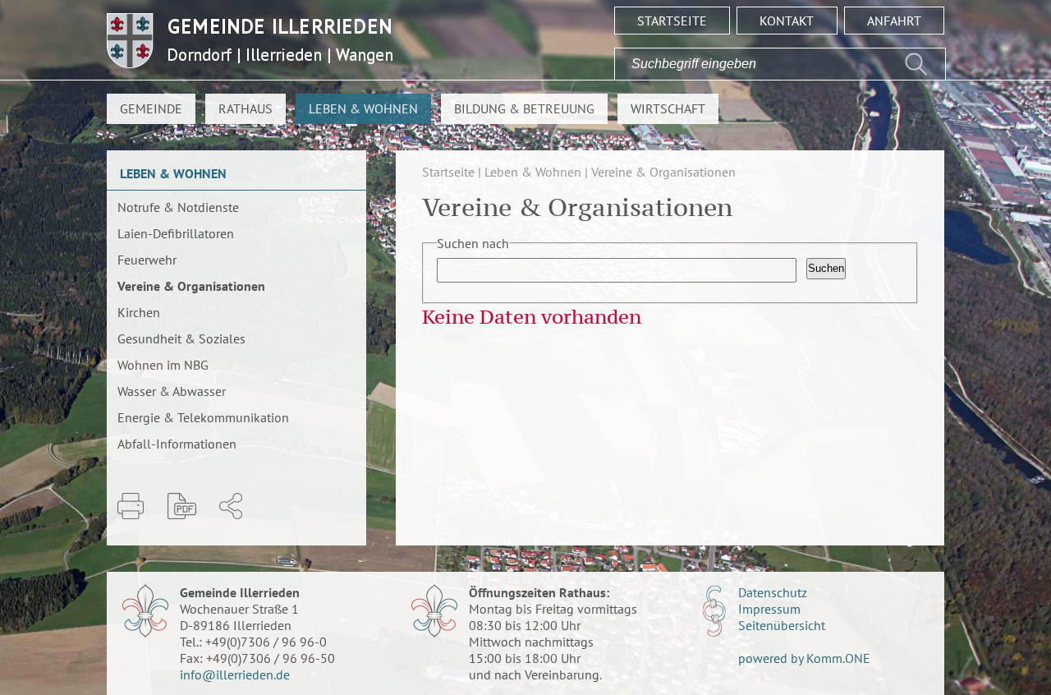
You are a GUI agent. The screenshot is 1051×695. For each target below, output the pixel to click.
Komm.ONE (838, 658)
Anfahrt (894, 20)
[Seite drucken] (130, 506)
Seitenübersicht (781, 625)
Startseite (672, 20)
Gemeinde (151, 108)
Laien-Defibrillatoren (175, 233)
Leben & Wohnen (363, 108)
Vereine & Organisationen (191, 286)
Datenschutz (772, 592)
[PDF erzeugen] (182, 506)
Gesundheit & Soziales (181, 338)
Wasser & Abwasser (171, 391)
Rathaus (245, 108)
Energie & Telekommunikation (203, 417)
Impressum (769, 609)
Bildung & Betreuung (524, 108)
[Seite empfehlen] (230, 506)
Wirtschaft (668, 108)
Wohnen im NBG (163, 365)
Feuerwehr (147, 259)
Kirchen (138, 312)
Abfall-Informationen (176, 443)
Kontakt (787, 20)
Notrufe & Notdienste (178, 207)
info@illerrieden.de (235, 674)
